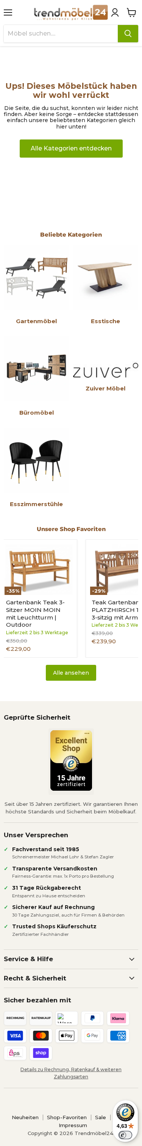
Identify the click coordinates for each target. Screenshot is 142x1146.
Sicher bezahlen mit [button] (37, 1000)
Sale (100, 1117)
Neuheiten (25, 1117)
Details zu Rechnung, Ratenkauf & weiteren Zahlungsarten (71, 1073)
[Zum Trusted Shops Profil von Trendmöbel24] (71, 760)
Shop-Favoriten (67, 1117)
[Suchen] (128, 33)
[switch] (125, 1135)
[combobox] (61, 33)
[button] (115, 12)
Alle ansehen (71, 672)
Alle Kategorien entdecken (71, 148)
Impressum (73, 1125)
